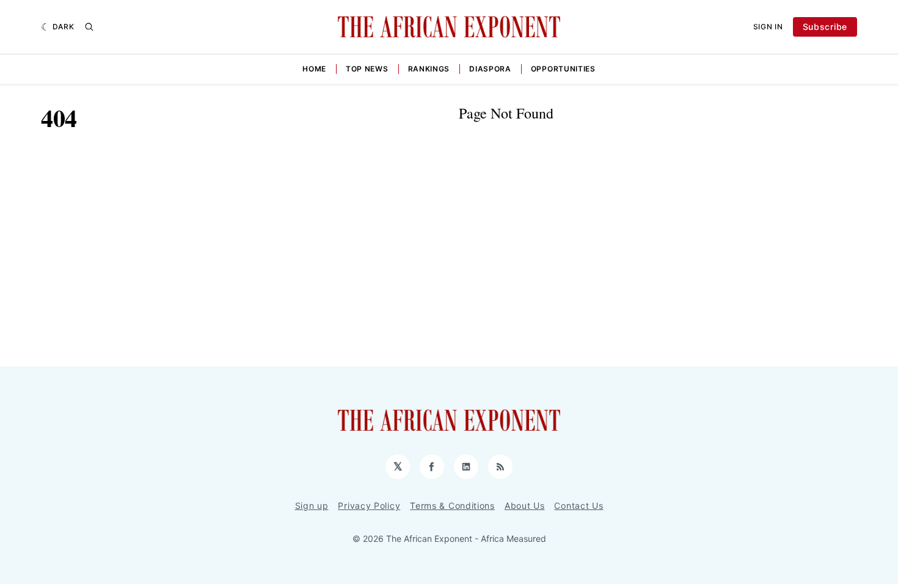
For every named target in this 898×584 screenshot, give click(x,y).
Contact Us (578, 505)
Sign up (312, 505)
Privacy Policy (369, 505)
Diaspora (490, 68)
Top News (367, 68)
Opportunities (563, 68)
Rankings (429, 68)
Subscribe (825, 26)
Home (314, 68)
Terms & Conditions (452, 505)
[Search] (89, 27)
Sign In (768, 26)
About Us (525, 505)
